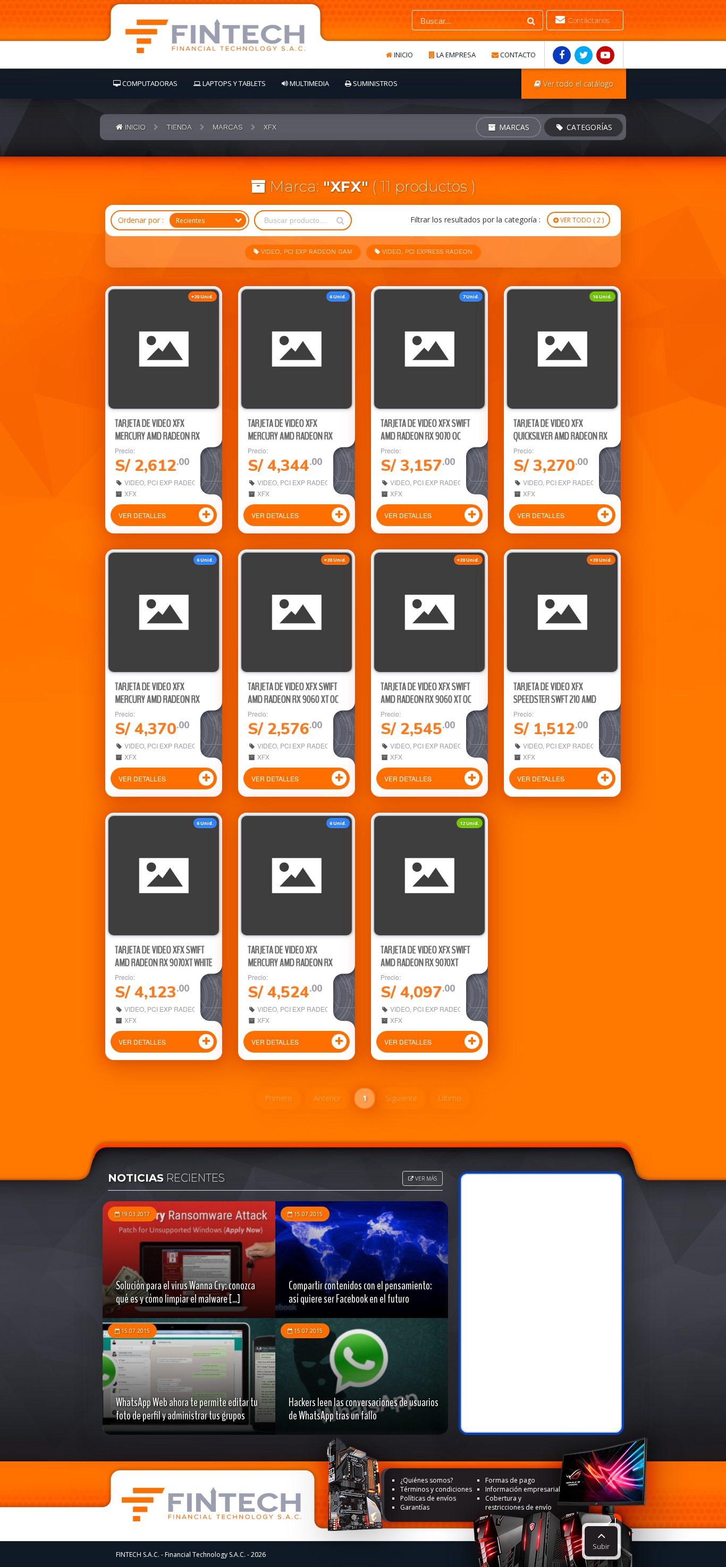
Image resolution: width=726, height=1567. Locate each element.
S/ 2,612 (152, 466)
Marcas (513, 127)
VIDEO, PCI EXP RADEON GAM (305, 251)
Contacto (517, 54)
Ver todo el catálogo (577, 84)
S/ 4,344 (285, 466)
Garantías (414, 1507)
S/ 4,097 (418, 992)
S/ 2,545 (418, 729)
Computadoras (149, 83)
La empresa (455, 54)
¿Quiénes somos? (426, 1480)
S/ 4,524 (285, 992)
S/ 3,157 (418, 466)
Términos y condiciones (436, 1489)
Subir (601, 1546)
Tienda (179, 127)
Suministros (374, 83)
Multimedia (308, 83)
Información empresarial (522, 1489)
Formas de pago (510, 1480)
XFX (130, 493)
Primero (278, 1098)
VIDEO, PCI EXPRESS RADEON (426, 251)
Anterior (327, 1098)
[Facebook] (562, 55)
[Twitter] (584, 55)
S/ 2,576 (285, 729)
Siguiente (401, 1098)
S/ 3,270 (550, 466)
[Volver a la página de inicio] (215, 36)
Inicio (402, 54)
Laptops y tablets (233, 83)
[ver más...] (163, 349)
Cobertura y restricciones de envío (518, 1503)
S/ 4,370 (152, 729)
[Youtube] (605, 55)
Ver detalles (142, 515)
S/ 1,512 (550, 729)
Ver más (425, 1178)
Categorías (588, 127)
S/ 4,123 (152, 992)
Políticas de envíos (428, 1498)
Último (449, 1098)
